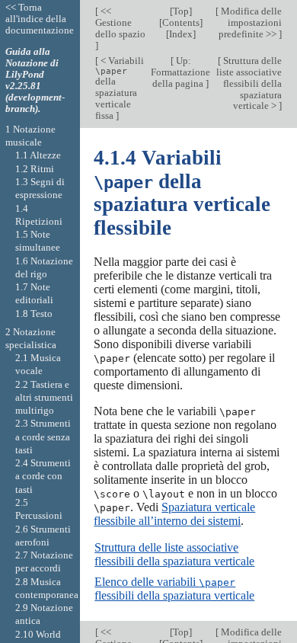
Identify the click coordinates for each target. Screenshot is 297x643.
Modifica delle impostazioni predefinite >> (250, 22)
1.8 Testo (34, 313)
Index (181, 34)
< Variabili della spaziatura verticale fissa (119, 88)
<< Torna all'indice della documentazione (39, 19)
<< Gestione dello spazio (120, 22)
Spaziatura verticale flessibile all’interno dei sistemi (174, 514)
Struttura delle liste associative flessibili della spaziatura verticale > (249, 83)
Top (181, 11)
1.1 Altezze (38, 155)
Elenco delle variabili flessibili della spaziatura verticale (174, 588)
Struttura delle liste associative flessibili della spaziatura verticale (174, 554)
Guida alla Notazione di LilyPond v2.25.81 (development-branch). (35, 80)
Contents (181, 22)
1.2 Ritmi (34, 168)
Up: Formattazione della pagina (180, 72)
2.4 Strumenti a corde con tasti (43, 476)
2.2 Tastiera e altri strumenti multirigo (44, 398)
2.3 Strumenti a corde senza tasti (43, 436)
